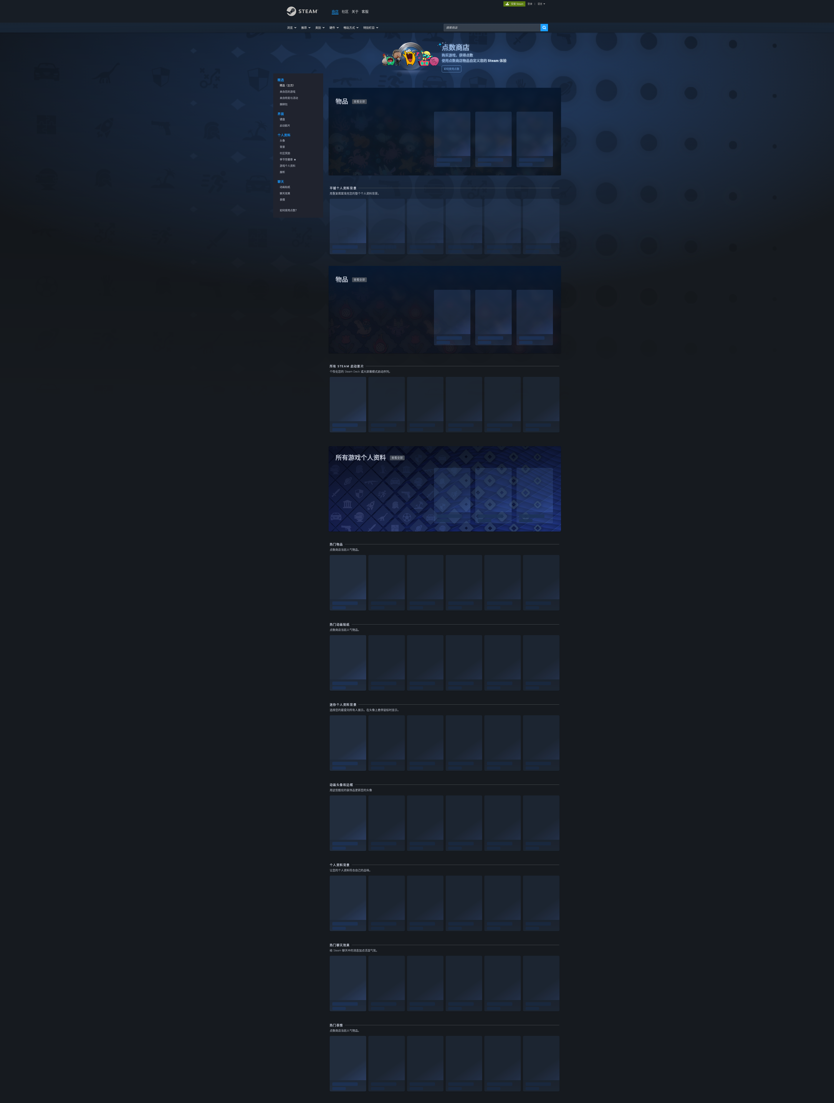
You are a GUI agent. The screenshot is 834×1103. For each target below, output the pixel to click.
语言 (540, 3)
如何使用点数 (451, 69)
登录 (530, 3)
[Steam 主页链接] (302, 15)
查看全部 (359, 101)
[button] (292, 28)
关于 (355, 11)
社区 (345, 11)
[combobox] (492, 27)
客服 (365, 11)
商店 (335, 11)
